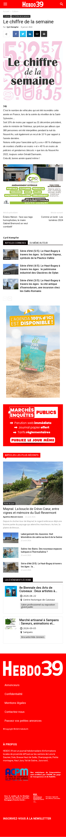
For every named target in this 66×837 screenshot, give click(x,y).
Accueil (6, 11)
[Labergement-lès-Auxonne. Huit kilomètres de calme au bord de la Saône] (10, 538)
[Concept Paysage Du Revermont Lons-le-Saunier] (33, 206)
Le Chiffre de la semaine (20, 16)
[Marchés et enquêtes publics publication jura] (33, 445)
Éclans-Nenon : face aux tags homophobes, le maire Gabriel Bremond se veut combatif (18, 222)
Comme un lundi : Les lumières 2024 (52, 219)
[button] (61, 4)
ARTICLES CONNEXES (15, 243)
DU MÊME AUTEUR (39, 243)
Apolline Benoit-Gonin (13, 517)
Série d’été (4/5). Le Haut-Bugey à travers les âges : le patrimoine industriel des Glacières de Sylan (40, 269)
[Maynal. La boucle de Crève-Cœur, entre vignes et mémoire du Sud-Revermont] (33, 483)
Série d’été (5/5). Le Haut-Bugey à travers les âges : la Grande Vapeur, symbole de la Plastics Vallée (40, 254)
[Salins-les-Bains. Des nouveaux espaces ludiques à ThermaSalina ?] (10, 552)
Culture (15, 11)
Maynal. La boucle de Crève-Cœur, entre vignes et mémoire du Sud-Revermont (31, 511)
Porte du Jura (9, 504)
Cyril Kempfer (13, 27)
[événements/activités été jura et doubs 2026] (33, 396)
